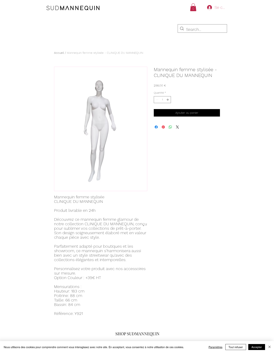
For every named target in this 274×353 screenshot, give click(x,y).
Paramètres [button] (215, 347)
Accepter (256, 347)
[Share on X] (177, 127)
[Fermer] (269, 347)
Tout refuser (236, 347)
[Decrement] (156, 99)
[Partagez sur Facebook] (156, 127)
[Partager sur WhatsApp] (170, 127)
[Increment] (168, 99)
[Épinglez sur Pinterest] (163, 127)
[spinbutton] (162, 99)
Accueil (59, 53)
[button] (193, 7)
